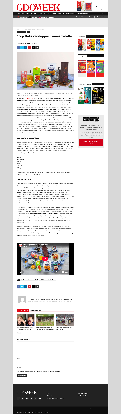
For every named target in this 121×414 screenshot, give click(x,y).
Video (40, 13)
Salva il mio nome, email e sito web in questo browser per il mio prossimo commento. (39, 371)
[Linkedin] (95, 16)
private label (23, 32)
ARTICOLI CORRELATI (23, 310)
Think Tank (34, 17)
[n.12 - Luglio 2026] (81, 6)
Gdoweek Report (82, 13)
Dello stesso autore (35, 310)
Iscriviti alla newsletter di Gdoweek (55, 398)
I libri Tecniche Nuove (83, 396)
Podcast (47, 13)
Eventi (54, 13)
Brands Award (23, 17)
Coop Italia (30, 98)
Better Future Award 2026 (47, 17)
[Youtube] (103, 16)
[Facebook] (89, 16)
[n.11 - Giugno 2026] (91, 45)
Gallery (33, 13)
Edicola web (82, 36)
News (27, 13)
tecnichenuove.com (82, 393)
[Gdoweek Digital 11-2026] (88, 9)
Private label (35, 279)
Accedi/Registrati (80, 17)
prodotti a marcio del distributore (48, 279)
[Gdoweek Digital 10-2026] (91, 68)
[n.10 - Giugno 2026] (100, 45)
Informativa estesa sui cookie (98, 408)
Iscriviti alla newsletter (98, 10)
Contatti (49, 393)
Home (18, 29)
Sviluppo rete (70, 13)
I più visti (21, 13)
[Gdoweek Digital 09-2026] (100, 68)
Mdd (29, 279)
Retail (28, 32)
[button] (102, 13)
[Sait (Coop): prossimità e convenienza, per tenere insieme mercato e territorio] (25, 320)
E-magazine (82, 56)
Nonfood (61, 13)
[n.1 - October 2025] (84, 95)
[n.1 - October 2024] (98, 95)
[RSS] (100, 16)
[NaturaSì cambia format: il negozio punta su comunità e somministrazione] (45, 320)
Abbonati (98, 7)
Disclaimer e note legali (81, 408)
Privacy (89, 408)
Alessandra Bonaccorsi (24, 43)
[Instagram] (92, 16)
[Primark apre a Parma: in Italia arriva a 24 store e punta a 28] (65, 320)
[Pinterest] (97, 16)
